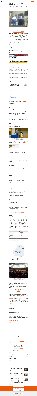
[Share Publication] (30, 1)
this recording (22, 141)
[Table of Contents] (0, 198)
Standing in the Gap (12, 298)
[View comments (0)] (11, 10)
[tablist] (11, 360)
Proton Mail (13, 107)
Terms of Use (21, 388)
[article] (18, 370)
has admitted (19, 258)
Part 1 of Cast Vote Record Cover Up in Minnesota (14, 309)
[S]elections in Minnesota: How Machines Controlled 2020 (15, 313)
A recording (10, 316)
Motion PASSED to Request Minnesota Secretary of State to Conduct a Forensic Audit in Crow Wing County (16, 374)
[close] (23, 380)
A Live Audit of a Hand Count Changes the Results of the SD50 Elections (16, 369)
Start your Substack (17, 393)
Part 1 (9, 39)
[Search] (29, 1)
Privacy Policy (23, 350)
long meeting (12, 124)
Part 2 (9, 42)
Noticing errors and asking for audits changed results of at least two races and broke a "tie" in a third (16, 370)
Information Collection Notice (18, 350)
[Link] (7, 50)
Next (26, 356)
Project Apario (21, 106)
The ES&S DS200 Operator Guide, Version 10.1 (14, 320)
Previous (11, 356)
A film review (10, 326)
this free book (22, 295)
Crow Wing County (11, 331)
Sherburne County (20, 329)
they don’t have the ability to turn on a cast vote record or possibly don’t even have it (18, 143)
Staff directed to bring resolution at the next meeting (13, 375)
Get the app (21, 393)
